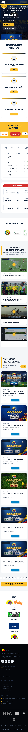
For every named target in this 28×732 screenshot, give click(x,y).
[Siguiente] (24, 36)
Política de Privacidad (18, 729)
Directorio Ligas (6, 688)
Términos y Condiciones (6, 729)
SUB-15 (12, 148)
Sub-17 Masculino (6, 676)
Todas (23, 366)
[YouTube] (12, 661)
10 (20, 577)
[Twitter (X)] (6, 661)
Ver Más (14, 69)
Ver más (22, 400)
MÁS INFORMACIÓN (15, 134)
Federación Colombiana (8, 690)
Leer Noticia (7, 26)
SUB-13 (6, 148)
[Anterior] (20, 36)
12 (26, 577)
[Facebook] (2, 661)
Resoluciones (13, 6)
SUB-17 (19, 148)
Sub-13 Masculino (6, 671)
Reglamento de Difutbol (7, 686)
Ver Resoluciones (9, 30)
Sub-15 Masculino (6, 674)
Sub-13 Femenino (6, 669)
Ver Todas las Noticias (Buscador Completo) (13, 584)
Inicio (4, 6)
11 (23, 577)
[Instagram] (9, 661)
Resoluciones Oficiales (7, 684)
